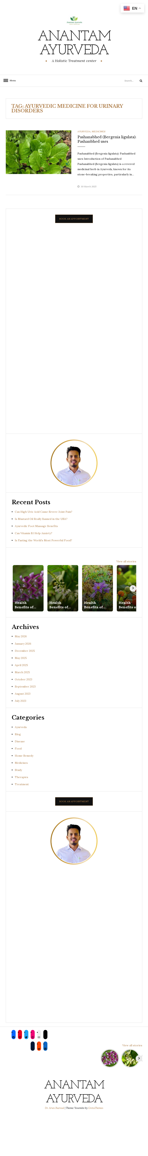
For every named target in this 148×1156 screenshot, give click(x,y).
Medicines (98, 131)
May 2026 (21, 636)
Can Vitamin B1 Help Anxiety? (33, 533)
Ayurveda (84, 131)
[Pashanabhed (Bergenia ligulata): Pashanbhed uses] (38, 152)
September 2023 (25, 686)
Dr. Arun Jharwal (55, 1108)
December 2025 (25, 651)
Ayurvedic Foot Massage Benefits (36, 526)
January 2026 (23, 643)
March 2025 (22, 672)
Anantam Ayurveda (74, 44)
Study (18, 770)
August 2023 (22, 693)
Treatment (22, 784)
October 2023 (23, 679)
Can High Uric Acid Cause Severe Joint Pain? (43, 511)
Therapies (21, 777)
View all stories (126, 561)
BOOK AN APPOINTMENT (74, 218)
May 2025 (21, 658)
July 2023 (20, 701)
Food (18, 748)
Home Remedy (24, 755)
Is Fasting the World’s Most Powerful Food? (43, 540)
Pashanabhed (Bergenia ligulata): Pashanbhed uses (106, 139)
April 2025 (21, 665)
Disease (20, 741)
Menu (11, 80)
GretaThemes (95, 1108)
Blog (18, 734)
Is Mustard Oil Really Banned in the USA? (41, 519)
